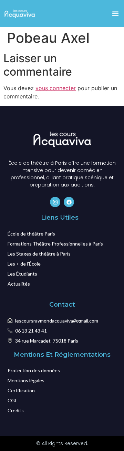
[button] (115, 13)
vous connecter (55, 88)
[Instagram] (55, 202)
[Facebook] (69, 202)
